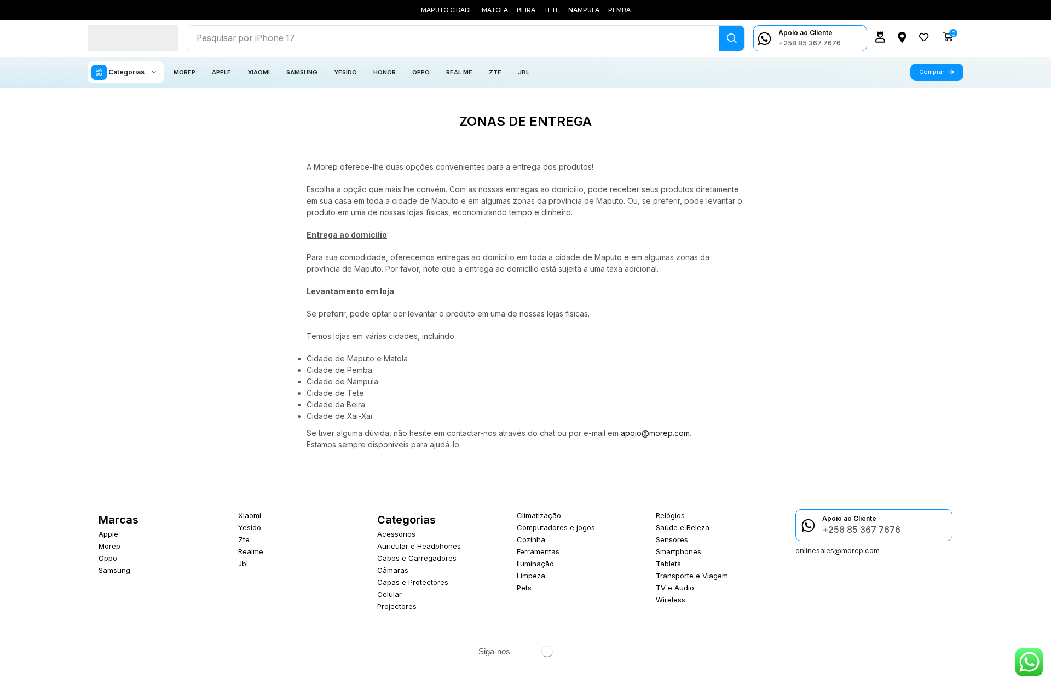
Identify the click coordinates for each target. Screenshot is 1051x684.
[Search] (731, 38)
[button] (880, 37)
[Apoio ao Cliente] (764, 38)
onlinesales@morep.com (837, 550)
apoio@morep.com (655, 433)
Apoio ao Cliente (805, 32)
